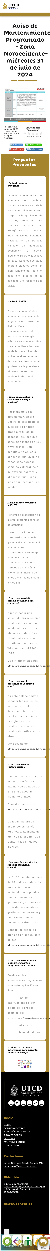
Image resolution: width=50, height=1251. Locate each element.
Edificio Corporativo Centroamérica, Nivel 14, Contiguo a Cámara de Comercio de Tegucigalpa (24, 1188)
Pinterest (20, 149)
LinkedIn (38, 149)
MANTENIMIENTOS (14, 1142)
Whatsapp (37, 144)
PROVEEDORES (13, 1135)
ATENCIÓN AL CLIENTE (17, 1131)
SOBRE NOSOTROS (14, 1128)
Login (7, 1125)
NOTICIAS (9, 1138)
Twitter (19, 144)
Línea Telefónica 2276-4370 (20, 1166)
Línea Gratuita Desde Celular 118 (23, 1163)
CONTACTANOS (12, 1145)
